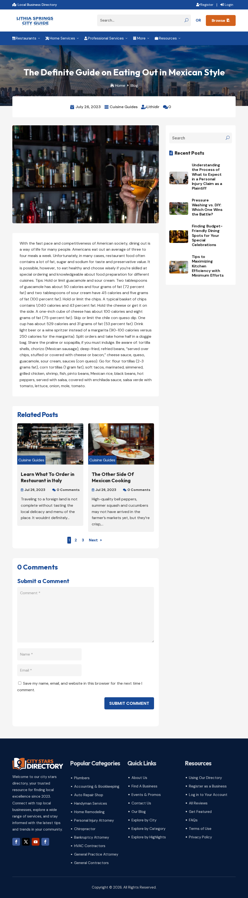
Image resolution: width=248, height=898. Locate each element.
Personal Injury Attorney (94, 820)
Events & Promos (146, 794)
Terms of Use (200, 828)
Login (229, 4)
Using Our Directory (205, 777)
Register (207, 4)
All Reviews (198, 803)
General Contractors (91, 862)
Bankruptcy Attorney (91, 837)
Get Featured (200, 811)
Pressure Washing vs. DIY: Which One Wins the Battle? (207, 207)
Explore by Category (148, 828)
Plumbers (82, 778)
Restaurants (26, 38)
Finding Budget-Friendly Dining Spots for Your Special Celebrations (207, 235)
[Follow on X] (26, 842)
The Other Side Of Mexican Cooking (113, 477)
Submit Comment (129, 703)
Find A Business (144, 786)
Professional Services (106, 38)
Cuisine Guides (124, 106)
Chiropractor (84, 828)
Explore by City (144, 820)
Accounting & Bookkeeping (96, 786)
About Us (139, 777)
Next (93, 540)
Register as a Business (208, 786)
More (141, 38)
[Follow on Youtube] (35, 842)
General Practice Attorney (96, 854)
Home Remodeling (89, 812)
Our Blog (139, 811)
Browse (221, 20)
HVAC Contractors (89, 845)
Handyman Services (90, 803)
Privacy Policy (200, 837)
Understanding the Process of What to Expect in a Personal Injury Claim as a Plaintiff (207, 176)
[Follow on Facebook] (16, 842)
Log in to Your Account (208, 794)
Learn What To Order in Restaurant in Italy (47, 477)
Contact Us (141, 803)
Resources (168, 38)
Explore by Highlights (149, 837)
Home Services (62, 38)
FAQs (193, 820)
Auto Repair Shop (88, 795)
